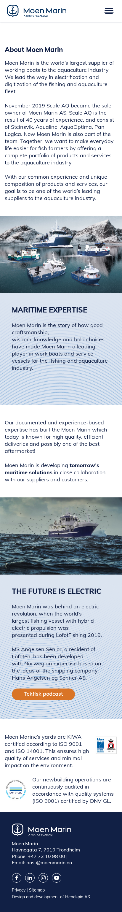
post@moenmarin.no (49, 862)
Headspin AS (77, 897)
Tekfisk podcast (43, 693)
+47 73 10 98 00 (46, 856)
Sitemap (37, 890)
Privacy (18, 890)
